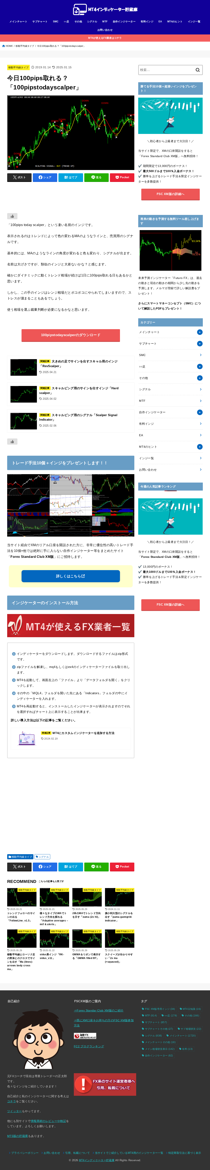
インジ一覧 (194, 21)
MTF (104, 21)
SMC (56, 21)
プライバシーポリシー (25, 1153)
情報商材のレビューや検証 (48, 1121)
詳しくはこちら (68, 576)
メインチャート (18, 21)
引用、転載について (77, 1153)
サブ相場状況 (191, 1028)
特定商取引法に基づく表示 (184, 1153)
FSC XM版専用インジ (160, 1009)
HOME (9, 46)
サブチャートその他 (159, 1028)
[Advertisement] (70, 195)
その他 (78, 21)
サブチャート (40, 21)
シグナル (92, 21)
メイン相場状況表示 (160, 1049)
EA (160, 21)
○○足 (66, 21)
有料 (187, 1049)
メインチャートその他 (160, 1042)
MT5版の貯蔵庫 (17, 1136)
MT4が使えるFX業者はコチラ (105, 38)
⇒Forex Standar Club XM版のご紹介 (99, 1010)
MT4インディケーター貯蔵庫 (96, 1160)
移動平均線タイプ (25, 46)
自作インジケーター (124, 21)
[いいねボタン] (12, 216)
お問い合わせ (105, 30)
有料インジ (147, 21)
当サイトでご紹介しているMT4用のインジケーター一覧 (129, 1153)
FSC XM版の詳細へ (170, 194)
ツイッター (14, 1111)
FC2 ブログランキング (89, 1046)
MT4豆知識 (192, 1009)
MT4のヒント (175, 21)
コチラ (11, 1101)
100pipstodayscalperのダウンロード (70, 335)
